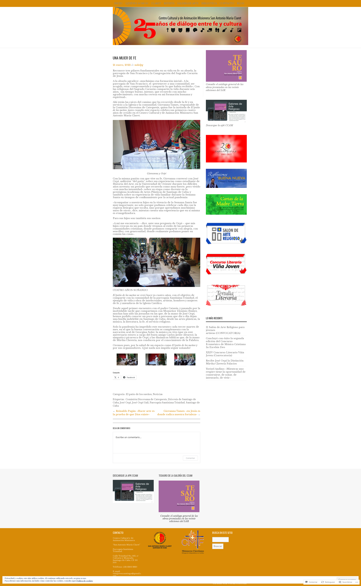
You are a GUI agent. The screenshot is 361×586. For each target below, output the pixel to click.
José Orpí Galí (140, 402)
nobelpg (139, 65)
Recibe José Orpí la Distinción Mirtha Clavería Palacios (225, 362)
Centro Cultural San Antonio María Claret (180, 26)
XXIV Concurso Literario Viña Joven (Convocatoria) (225, 354)
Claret (156, 3)
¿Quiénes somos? (136, 3)
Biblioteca (209, 3)
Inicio (118, 3)
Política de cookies (84, 581)
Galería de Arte (188, 3)
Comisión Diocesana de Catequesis (146, 399)
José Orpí (125, 402)
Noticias (158, 394)
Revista (169, 3)
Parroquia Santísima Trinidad (167, 402)
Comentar (190, 458)
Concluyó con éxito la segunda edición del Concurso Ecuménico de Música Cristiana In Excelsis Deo (226, 343)
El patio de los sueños (139, 394)
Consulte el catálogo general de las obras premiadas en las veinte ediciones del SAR (224, 87)
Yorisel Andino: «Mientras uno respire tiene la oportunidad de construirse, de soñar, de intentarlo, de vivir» (226, 373)
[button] (127, 359)
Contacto (227, 3)
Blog (240, 3)
